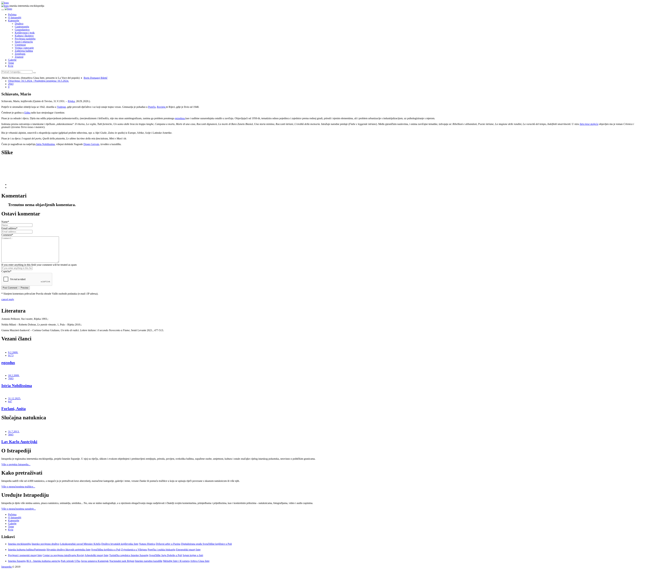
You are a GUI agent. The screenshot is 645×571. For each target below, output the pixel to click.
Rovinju (161, 106)
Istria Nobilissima (45, 144)
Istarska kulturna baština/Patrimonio (27, 549)
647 (10, 401)
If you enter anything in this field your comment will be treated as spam (39, 264)
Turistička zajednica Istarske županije (128, 555)
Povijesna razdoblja (25, 38)
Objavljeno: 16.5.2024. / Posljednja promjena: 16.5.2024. (38, 80)
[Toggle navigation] (2, 9)
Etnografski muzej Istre (188, 549)
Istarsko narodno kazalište (148, 561)
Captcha (6, 271)
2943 (10, 83)
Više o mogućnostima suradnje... (18, 508)
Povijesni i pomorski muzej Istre (25, 555)
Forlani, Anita (13, 408)
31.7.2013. (13, 431)
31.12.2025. (14, 398)
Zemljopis (20, 53)
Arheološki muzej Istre (96, 555)
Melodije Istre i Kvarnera (176, 561)
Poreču (152, 106)
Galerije (12, 59)
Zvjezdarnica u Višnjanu (134, 549)
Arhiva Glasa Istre (199, 561)
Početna (12, 14)
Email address (9, 228)
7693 (10, 378)
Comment (7, 234)
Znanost (19, 56)
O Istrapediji (14, 17)
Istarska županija (17, 561)
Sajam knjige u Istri (193, 555)
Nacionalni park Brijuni (121, 561)
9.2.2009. (13, 352)
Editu (27, 112)
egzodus (8, 362)
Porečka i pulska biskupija (161, 549)
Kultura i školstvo (24, 35)
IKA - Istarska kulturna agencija (43, 561)
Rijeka (71, 101)
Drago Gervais (91, 144)
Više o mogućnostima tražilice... (18, 486)
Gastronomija (22, 26)
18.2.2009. (13, 375)
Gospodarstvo (22, 29)
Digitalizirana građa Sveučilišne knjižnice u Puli (206, 543)
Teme (11, 62)
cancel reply (7, 299)
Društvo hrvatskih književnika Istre (119, 543)
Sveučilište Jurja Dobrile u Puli (165, 555)
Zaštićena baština (24, 50)
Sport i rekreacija (24, 41)
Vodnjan (61, 106)
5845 (10, 434)
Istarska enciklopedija (19, 543)
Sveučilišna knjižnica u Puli (105, 549)
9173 (10, 355)
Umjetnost (20, 44)
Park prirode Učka (70, 561)
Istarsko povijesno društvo (45, 543)
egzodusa (180, 118)
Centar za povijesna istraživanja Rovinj (63, 555)
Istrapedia (6, 566)
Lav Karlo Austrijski (19, 442)
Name (5, 221)
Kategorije (13, 20)
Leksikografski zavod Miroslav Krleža (80, 543)
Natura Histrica (147, 543)
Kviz (10, 65)
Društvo (19, 23)
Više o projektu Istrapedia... (15, 464)
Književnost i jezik (25, 32)
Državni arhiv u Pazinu (168, 543)
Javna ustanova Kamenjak (95, 561)
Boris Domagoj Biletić (96, 77)
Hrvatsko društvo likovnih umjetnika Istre (69, 549)
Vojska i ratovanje (24, 47)
